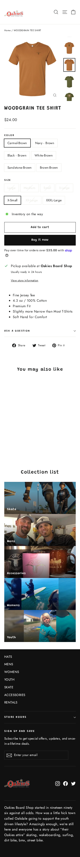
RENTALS (10, 702)
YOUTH (9, 679)
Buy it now (40, 239)
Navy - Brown (44, 143)
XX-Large (32, 200)
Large (11, 188)
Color (9, 135)
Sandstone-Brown (19, 167)
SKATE (8, 687)
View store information (24, 280)
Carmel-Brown (17, 143)
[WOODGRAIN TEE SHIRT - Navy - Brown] (11, 443)
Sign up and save (19, 731)
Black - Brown (16, 155)
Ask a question (17, 331)
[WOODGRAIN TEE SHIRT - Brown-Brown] (30, 443)
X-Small (12, 200)
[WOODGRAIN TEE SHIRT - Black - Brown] (16, 443)
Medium (29, 188)
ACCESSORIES (14, 695)
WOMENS (11, 672)
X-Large (64, 188)
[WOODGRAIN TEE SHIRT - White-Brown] (20, 443)
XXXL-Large (54, 200)
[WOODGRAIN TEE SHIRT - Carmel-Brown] (6, 443)
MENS (8, 664)
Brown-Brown (49, 167)
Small (47, 188)
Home (7, 30)
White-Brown (44, 155)
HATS (8, 656)
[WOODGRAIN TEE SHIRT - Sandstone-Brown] (25, 443)
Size (7, 180)
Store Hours (15, 717)
